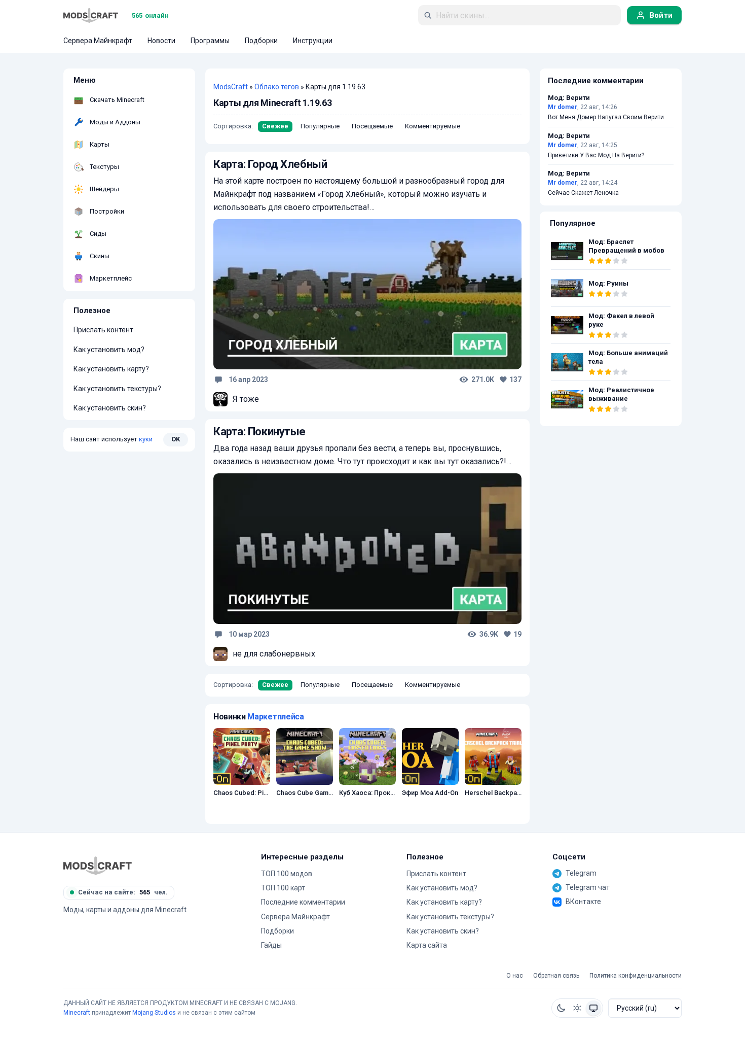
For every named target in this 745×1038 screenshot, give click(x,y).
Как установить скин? (109, 408)
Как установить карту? (111, 369)
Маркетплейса (275, 716)
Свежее (275, 126)
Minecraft (76, 1012)
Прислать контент (103, 330)
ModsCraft (230, 87)
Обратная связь (556, 976)
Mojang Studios (154, 1012)
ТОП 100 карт (283, 888)
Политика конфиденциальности (635, 976)
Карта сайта (426, 945)
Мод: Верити (569, 97)
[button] (561, 1008)
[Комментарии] (218, 379)
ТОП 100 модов (286, 874)
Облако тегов (276, 87)
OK (175, 439)
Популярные (320, 126)
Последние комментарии (303, 902)
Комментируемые (432, 126)
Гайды (271, 945)
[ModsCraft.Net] (97, 865)
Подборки (277, 931)
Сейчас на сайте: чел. (123, 892)
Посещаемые (372, 126)
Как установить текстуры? (117, 389)
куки (146, 439)
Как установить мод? (108, 349)
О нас (514, 976)
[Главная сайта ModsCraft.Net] (90, 15)
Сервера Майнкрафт (295, 917)
